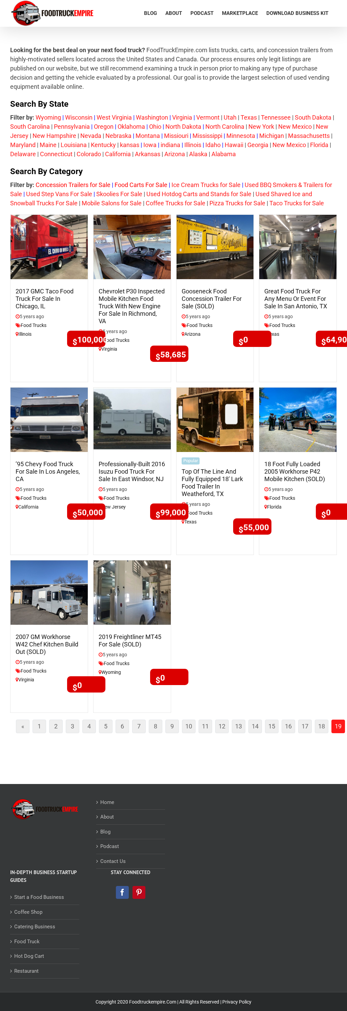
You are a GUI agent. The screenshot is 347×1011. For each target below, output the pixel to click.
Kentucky (103, 144)
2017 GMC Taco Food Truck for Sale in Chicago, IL (45, 299)
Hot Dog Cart (29, 956)
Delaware (23, 154)
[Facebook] (122, 892)
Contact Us (113, 861)
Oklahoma (131, 126)
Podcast (109, 846)
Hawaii (234, 144)
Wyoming (48, 117)
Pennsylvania (72, 126)
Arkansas (147, 154)
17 (307, 728)
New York (261, 126)
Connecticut (56, 154)
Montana (148, 135)
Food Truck (27, 941)
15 (273, 728)
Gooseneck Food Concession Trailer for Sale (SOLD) (212, 299)
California (118, 154)
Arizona (174, 154)
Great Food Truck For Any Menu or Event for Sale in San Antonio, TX (295, 299)
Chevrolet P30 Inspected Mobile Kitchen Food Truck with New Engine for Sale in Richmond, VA (132, 306)
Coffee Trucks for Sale (175, 203)
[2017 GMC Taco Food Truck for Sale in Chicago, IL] (49, 246)
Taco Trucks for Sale (296, 203)
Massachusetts (309, 135)
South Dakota (313, 117)
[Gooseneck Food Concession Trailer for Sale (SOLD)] (215, 246)
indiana (170, 144)
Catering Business (34, 927)
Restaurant (26, 971)
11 (207, 728)
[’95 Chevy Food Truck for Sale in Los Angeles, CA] (49, 419)
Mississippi (207, 135)
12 (224, 728)
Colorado (89, 154)
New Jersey (113, 507)
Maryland (23, 144)
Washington (152, 117)
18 (323, 728)
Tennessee (276, 117)
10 (190, 728)
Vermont (208, 117)
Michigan (271, 135)
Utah (230, 117)
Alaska (198, 154)
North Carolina (224, 126)
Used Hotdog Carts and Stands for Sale (198, 194)
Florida (319, 144)
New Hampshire (54, 135)
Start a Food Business (39, 897)
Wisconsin (79, 117)
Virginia (182, 117)
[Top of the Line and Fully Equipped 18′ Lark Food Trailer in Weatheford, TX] (215, 419)
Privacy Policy (236, 1002)
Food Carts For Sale (141, 184)
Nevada (90, 135)
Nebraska (118, 135)
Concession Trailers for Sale (73, 184)
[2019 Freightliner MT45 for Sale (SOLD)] (132, 592)
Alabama (223, 154)
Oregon (104, 126)
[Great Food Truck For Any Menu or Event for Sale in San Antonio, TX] (297, 246)
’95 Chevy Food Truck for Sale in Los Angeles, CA (48, 471)
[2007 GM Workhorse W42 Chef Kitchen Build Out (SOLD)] (49, 592)
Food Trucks (33, 325)
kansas (129, 144)
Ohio (155, 126)
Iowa (150, 144)
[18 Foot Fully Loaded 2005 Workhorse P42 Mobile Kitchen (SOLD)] (297, 419)
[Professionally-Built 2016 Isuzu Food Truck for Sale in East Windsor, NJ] (132, 419)
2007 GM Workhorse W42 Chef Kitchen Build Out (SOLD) (47, 644)
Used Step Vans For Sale (59, 194)
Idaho (213, 144)
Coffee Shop (28, 912)
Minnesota (240, 135)
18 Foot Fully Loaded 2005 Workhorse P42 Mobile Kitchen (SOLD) (294, 471)
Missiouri (176, 135)
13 (240, 728)
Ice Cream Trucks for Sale (206, 184)
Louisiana (74, 144)
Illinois (192, 144)
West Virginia (114, 117)
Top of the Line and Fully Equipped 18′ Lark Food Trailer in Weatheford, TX (212, 482)
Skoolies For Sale (119, 194)
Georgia (257, 144)
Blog (105, 832)
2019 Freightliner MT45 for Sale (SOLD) (130, 640)
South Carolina (30, 126)
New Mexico (295, 126)
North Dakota (183, 126)
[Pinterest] (138, 892)
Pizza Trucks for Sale (237, 203)
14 (257, 728)
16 (290, 728)
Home (107, 802)
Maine (48, 144)
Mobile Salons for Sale (112, 203)
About (107, 817)
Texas (249, 117)
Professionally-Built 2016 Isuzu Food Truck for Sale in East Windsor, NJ (132, 471)
